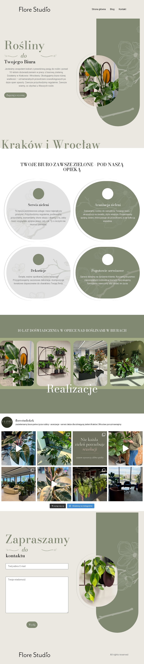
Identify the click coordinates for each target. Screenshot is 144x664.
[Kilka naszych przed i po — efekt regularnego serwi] (54, 448)
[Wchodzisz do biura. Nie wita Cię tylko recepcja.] (54, 484)
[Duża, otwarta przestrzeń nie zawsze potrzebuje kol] (18, 484)
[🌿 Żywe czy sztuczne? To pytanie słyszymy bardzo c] (90, 484)
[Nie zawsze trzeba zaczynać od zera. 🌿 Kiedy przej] (90, 448)
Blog (112, 9)
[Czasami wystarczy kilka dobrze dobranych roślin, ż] (125, 484)
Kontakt (122, 9)
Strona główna (99, 9)
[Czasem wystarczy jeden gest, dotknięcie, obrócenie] (125, 448)
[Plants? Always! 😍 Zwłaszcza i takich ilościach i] (18, 448)
